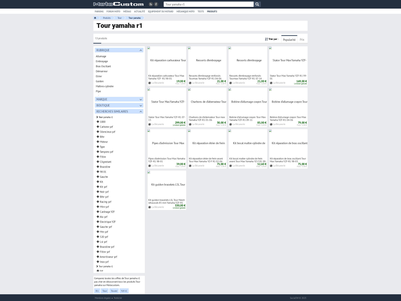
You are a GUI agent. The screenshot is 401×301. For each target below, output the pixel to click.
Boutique (103, 105)
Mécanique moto (186, 11)
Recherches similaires (112, 111)
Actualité (139, 11)
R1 (97, 291)
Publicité (118, 298)
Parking (99, 11)
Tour (120, 17)
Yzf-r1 (124, 291)
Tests (201, 11)
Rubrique (102, 50)
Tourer (114, 291)
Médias (127, 11)
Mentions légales (103, 298)
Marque (101, 99)
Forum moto (113, 11)
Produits (212, 11)
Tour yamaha (135, 17)
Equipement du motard (160, 11)
